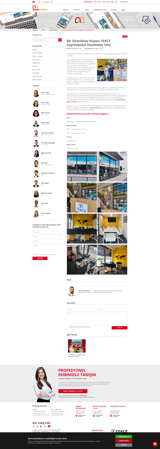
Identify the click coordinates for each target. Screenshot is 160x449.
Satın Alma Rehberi (37, 53)
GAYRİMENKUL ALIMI (100, 10)
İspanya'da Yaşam (37, 76)
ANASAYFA (35, 30)
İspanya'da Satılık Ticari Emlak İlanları (41, 415)
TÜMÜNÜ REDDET (124, 441)
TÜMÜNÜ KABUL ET (123, 436)
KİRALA (87, 10)
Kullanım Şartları (36, 431)
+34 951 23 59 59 (92, 2)
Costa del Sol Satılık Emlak (38, 411)
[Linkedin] (41, 426)
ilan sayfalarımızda (75, 108)
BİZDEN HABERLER (53, 30)
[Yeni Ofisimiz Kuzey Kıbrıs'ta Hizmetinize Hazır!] (77, 352)
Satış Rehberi (36, 73)
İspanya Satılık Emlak (56, 409)
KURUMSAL (114, 10)
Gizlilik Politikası (46, 431)
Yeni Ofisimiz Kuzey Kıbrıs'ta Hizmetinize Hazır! (77, 355)
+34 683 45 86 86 (108, 2)
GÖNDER (40, 258)
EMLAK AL (66, 10)
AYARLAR (123, 445)
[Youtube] (49, 426)
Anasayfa (34, 409)
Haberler (34, 49)
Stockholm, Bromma (118, 406)
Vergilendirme (36, 63)
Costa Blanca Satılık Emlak (58, 411)
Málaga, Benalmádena (81, 407)
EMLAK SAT (77, 10)
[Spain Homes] (39, 8)
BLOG (43, 30)
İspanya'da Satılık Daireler (38, 413)
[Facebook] (33, 426)
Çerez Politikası (55, 431)
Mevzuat (34, 66)
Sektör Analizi (36, 69)
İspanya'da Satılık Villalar (57, 413)
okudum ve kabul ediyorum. (45, 254)
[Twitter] (45, 426)
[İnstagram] (37, 426)
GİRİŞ (47, 2)
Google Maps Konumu (82, 416)
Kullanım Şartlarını (39, 254)
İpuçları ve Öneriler (37, 56)
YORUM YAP (120, 327)
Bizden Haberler (36, 79)
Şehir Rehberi (36, 59)
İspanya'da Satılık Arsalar (57, 415)
